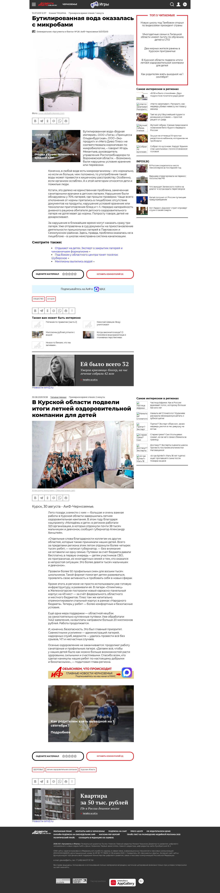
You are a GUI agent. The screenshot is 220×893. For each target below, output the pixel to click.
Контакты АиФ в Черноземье (90, 831)
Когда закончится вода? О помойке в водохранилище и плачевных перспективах (111, 335)
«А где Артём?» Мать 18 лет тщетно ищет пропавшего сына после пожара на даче (167, 458)
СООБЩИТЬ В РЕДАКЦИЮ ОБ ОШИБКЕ (96, 838)
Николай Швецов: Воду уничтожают (108, 323)
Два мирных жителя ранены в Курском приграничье (162, 50)
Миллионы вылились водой (73, 261)
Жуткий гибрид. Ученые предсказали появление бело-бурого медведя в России (169, 127)
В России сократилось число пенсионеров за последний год (165, 166)
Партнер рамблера (98, 881)
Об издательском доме (159, 831)
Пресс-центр (136, 831)
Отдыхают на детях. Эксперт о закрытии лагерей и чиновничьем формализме (87, 250)
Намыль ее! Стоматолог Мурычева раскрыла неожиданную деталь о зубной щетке (167, 416)
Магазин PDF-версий (109, 834)
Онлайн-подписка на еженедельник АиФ (74, 834)
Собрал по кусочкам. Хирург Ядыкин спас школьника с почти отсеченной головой (169, 149)
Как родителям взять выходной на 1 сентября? (162, 75)
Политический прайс (64, 838)
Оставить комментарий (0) (110, 274)
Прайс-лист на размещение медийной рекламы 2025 (153, 834)
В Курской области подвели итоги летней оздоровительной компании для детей (162, 63)
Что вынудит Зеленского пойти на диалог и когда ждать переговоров (167, 188)
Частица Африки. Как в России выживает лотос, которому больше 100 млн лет (168, 405)
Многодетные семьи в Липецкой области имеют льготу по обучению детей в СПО (162, 37)
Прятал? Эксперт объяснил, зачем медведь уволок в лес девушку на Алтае (167, 426)
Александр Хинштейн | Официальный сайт (53, 490)
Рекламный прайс (62, 831)
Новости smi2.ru (42, 387)
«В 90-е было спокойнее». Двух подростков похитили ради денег (167, 94)
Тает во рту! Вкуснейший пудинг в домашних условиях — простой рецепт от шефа (167, 117)
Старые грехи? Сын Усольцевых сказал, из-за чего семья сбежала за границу (168, 437)
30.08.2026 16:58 (40, 397)
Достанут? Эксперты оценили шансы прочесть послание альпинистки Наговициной (169, 447)
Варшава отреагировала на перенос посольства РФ (167, 177)
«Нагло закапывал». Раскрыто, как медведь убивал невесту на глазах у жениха (168, 106)
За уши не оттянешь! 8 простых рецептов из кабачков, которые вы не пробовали (169, 138)
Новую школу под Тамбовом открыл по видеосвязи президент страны (162, 24)
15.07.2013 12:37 (39, 13)
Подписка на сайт (117, 831)
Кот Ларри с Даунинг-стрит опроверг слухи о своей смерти (168, 209)
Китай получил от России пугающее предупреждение (167, 198)
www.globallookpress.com (51, 113)
